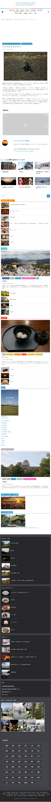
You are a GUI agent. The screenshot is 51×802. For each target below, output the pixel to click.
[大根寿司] (6, 600)
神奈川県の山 (18, 278)
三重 (7, 766)
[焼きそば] (6, 630)
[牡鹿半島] (5, 551)
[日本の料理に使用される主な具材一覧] (5, 205)
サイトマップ (5, 694)
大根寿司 (13, 599)
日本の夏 (22, 10)
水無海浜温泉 (13, 672)
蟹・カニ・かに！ (14, 229)
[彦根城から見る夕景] (8, 178)
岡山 (13, 772)
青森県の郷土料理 (39, 354)
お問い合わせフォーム (7, 691)
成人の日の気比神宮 (24, 187)
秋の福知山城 (13, 565)
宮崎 (19, 782)
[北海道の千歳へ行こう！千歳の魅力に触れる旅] (6, 665)
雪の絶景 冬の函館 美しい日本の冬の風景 (20, 641)
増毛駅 (11, 305)
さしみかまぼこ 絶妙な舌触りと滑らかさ (20, 592)
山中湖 (2, 443)
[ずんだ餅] (5, 375)
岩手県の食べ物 (17, 354)
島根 (26, 772)
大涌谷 (4, 281)
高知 (7, 777)
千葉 (32, 751)
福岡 (26, 777)
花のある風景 (12, 293)
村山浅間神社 (4, 425)
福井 (32, 761)
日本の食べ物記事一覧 (44, 792)
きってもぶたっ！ (14, 622)
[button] (31, 13)
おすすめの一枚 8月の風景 (27, 43)
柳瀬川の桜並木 (13, 299)
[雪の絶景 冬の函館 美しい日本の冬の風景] (6, 642)
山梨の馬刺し (13, 607)
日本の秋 (27, 10)
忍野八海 (3, 445)
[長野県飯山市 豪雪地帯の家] (42, 162)
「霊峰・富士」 (4, 416)
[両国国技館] (8, 162)
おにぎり (12, 236)
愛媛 (38, 772)
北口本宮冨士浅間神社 (6, 431)
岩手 (26, 745)
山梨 (7, 761)
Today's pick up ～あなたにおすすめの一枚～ (11, 43)
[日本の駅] (5, 312)
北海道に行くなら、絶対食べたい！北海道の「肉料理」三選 (23, 656)
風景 (17, 10)
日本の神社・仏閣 (9, 795)
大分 (7, 782)
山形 (32, 745)
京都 (26, 766)
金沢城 (21, 171)
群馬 (26, 751)
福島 (7, 751)
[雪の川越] (6, 558)
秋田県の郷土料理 (31, 354)
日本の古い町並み (18, 13)
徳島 (19, 777)
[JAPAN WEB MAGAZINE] (2, 11)
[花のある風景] (5, 293)
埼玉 (38, 751)
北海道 (6, 745)
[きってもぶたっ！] (6, 622)
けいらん (5, 357)
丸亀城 (4, 482)
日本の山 (14, 795)
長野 (26, 756)
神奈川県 (12, 278)
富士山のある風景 (6, 278)
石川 (38, 756)
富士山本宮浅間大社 (5, 420)
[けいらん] (25, 336)
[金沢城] (25, 162)
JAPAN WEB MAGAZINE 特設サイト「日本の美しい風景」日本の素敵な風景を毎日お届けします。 (20, 527)
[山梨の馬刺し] (6, 607)
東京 (7, 756)
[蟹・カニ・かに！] (5, 230)
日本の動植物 (24, 795)
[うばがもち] (5, 369)
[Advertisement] (26, 29)
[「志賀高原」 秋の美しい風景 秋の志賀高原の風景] (6, 581)
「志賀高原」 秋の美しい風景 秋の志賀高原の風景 (22, 580)
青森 (13, 745)
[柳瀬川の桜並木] (5, 299)
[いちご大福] (6, 615)
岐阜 (26, 761)
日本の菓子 (24, 354)
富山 (32, 756)
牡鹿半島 (12, 550)
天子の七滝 (29, 83)
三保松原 (3, 440)
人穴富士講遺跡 (4, 436)
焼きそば (13, 629)
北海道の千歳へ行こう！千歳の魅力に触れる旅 (20, 664)
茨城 (13, 751)
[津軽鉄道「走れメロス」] (42, 178)
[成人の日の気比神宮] (25, 178)
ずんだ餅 (12, 375)
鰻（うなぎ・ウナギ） (14, 210)
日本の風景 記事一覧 (15, 792)
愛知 (19, 761)
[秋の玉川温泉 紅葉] (6, 573)
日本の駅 (12, 311)
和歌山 (13, 766)
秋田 (19, 745)
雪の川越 (13, 558)
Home (4, 792)
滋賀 (38, 761)
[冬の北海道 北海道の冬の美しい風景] (6, 649)
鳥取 (7, 772)
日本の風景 (8, 792)
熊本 (13, 782)
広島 (19, 772)
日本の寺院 (39, 10)
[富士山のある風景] (6, 543)
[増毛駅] (5, 306)
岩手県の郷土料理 (10, 354)
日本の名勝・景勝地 (23, 792)
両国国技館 (5, 171)
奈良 (19, 766)
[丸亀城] (25, 464)
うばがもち (12, 369)
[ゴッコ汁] (5, 243)
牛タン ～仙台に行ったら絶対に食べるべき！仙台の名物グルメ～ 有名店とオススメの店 (29, 223)
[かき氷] (5, 382)
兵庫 (38, 766)
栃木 (19, 751)
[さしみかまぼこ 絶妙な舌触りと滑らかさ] (6, 593)
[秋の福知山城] (6, 566)
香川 (13, 777)
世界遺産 (25, 13)
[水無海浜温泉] (6, 672)
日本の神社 (33, 10)
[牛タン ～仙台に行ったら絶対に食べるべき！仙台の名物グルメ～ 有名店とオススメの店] (5, 224)
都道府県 (35, 795)
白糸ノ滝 (3, 438)
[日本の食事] (5, 218)
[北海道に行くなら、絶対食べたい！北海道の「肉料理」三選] (6, 657)
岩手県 (4, 354)
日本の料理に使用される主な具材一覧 (18, 204)
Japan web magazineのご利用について (10, 689)
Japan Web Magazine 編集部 (8, 49)
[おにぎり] (5, 237)
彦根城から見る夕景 (7, 187)
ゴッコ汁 (12, 242)
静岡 (13, 761)
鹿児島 (25, 782)
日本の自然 (29, 792)
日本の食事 (12, 217)
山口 (32, 772)
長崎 (38, 777)
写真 (30, 13)
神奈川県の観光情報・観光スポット (28, 278)
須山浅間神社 (4, 429)
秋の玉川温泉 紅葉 (15, 573)
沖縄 (32, 782)
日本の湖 (37, 792)
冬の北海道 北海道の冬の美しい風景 (19, 649)
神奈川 (13, 756)
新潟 (19, 756)
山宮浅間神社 (4, 423)
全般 (35, 13)
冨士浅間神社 (4, 427)
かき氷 (11, 381)
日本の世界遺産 (30, 795)
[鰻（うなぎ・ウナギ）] (5, 211)
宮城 (38, 745)
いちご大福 (13, 614)
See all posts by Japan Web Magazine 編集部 (24, 151)
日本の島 (33, 792)
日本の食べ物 (11, 10)
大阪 (32, 766)
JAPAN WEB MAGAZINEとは (8, 686)
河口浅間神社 (4, 434)
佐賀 (32, 777)
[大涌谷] (25, 263)
